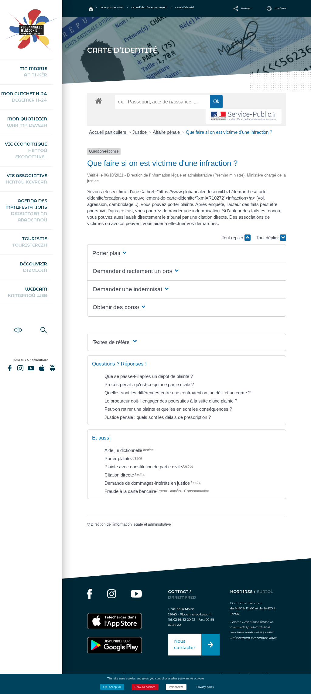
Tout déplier (268, 237)
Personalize (176, 687)
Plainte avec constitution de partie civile (143, 466)
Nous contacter (184, 644)
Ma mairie (33, 72)
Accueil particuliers (108, 132)
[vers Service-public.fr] (244, 116)
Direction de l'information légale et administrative (131, 524)
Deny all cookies (145, 687)
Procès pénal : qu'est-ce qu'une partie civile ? (149, 384)
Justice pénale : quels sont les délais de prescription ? (157, 417)
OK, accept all (112, 687)
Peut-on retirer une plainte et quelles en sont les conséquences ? (168, 409)
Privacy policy (205, 687)
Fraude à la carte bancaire (130, 491)
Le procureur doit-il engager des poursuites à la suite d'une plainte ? (170, 400)
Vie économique (26, 150)
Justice (140, 132)
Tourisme (29, 242)
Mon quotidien (27, 122)
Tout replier (233, 237)
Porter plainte (117, 458)
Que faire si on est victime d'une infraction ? (229, 132)
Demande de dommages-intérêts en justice (147, 483)
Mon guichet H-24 (24, 97)
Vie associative (26, 179)
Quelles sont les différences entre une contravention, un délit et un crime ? (177, 392)
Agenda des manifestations (26, 210)
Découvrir (33, 267)
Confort (18, 323)
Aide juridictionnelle (123, 450)
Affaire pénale (167, 132)
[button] (110, 253)
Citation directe (119, 474)
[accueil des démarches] (98, 100)
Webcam (27, 292)
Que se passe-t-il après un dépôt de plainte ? (148, 376)
